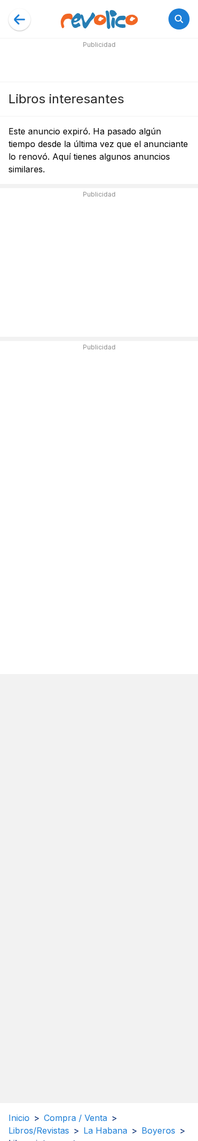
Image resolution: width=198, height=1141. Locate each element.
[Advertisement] (99, 64)
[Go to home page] (99, 19)
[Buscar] (179, 19)
